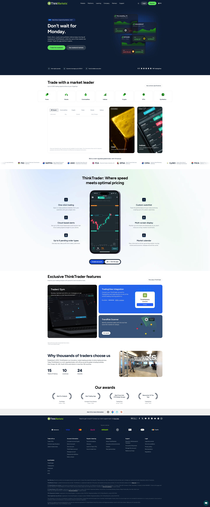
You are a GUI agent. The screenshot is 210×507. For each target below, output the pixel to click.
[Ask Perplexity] (117, 412)
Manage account (71, 452)
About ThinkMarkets (111, 441)
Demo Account (71, 444)
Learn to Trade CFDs (92, 446)
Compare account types (73, 441)
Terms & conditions (150, 444)
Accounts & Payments (131, 445)
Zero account (70, 446)
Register (152, 3)
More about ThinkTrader (155, 280)
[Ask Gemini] (112, 412)
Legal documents (149, 441)
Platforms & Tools (129, 451)
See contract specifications (153, 85)
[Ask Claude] (121, 412)
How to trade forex (91, 449)
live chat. (116, 418)
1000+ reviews (119, 300)
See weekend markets (76, 48)
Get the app (114, 262)
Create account (97, 262)
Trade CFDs (51, 441)
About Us (134, 482)
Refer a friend (70, 457)
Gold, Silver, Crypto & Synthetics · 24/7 (60, 20)
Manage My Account (130, 448)
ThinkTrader (51, 463)
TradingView (51, 465)
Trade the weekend (56, 48)
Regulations (148, 452)
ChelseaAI (50, 468)
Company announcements (113, 444)
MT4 (49, 471)
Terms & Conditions (107, 486)
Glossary (89, 444)
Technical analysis (91, 441)
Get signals (106, 333)
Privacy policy (148, 446)
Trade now (121, 151)
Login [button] (144, 3)
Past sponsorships (110, 449)
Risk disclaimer (149, 449)
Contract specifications (54, 444)
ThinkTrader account (72, 449)
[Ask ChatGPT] (108, 412)
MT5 (49, 473)
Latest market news (53, 446)
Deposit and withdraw (72, 454)
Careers (108, 446)
